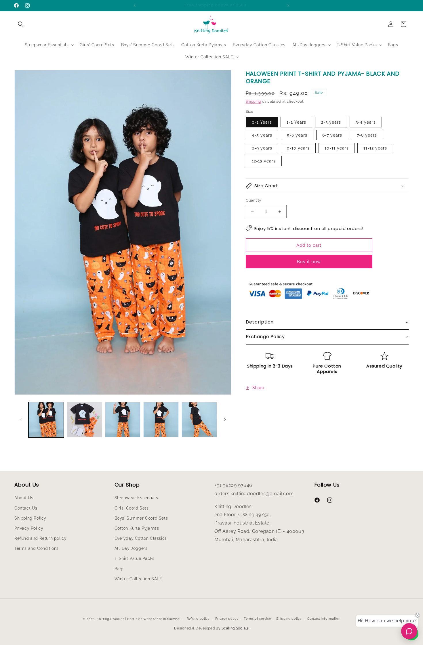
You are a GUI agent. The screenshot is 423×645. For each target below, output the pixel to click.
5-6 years (297, 135)
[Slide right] (225, 419)
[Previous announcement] (134, 5)
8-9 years (262, 148)
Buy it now (309, 261)
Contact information (323, 619)
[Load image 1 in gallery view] (46, 419)
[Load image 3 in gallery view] (122, 419)
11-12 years (375, 148)
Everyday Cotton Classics (141, 538)
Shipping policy (289, 619)
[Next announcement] (288, 5)
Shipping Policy (30, 518)
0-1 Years (262, 122)
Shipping (253, 101)
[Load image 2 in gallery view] (84, 419)
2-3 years (331, 122)
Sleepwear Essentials (136, 497)
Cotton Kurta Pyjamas (137, 528)
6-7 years (332, 135)
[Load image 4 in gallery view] (161, 419)
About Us (23, 497)
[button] (20, 24)
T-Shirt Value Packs (135, 558)
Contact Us (25, 508)
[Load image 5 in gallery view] (199, 419)
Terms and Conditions (36, 548)
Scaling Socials (235, 628)
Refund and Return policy (40, 538)
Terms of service (257, 619)
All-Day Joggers (131, 548)
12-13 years (264, 161)
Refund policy (198, 619)
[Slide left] (20, 419)
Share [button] (258, 387)
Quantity (253, 200)
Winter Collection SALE (138, 579)
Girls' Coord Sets (132, 508)
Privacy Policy (28, 528)
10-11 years (337, 148)
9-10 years (298, 148)
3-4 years (366, 122)
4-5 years (262, 135)
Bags (120, 568)
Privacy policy (227, 619)
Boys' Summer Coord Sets (141, 518)
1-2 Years (296, 122)
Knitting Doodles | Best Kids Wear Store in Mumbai (138, 619)
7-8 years (367, 135)
